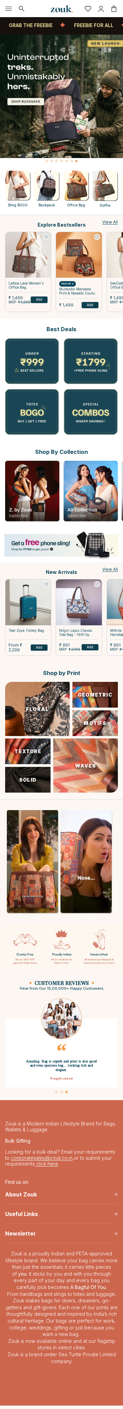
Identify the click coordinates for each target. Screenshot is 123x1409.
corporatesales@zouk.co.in (41, 1161)
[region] (61, 99)
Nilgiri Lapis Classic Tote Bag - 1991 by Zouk (75, 632)
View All (110, 222)
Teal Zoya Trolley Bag (26, 630)
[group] (61, 96)
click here (46, 1167)
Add (39, 299)
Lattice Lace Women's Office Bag (26, 285)
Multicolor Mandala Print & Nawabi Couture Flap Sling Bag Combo (78, 291)
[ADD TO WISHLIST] (46, 237)
